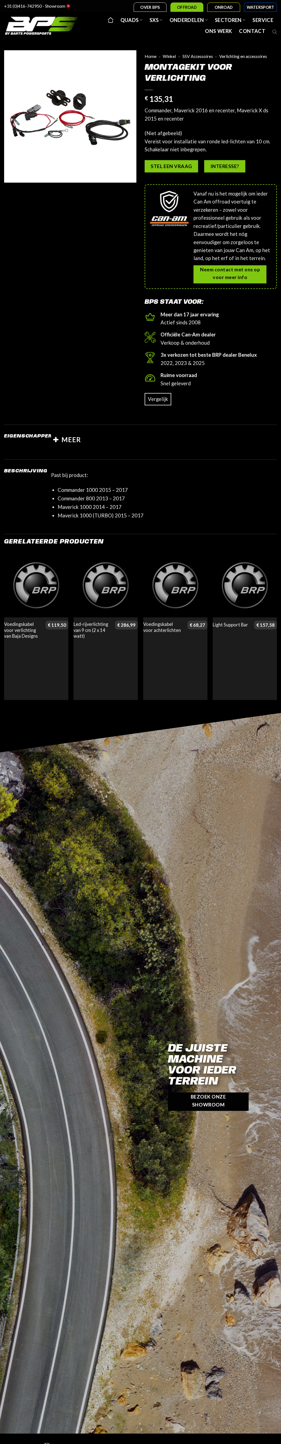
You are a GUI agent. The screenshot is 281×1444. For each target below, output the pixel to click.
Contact (252, 31)
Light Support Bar (230, 625)
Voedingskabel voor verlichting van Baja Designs (21, 630)
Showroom (55, 6)
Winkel (169, 56)
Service (262, 20)
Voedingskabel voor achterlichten (162, 627)
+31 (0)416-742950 (23, 6)
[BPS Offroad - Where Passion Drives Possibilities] (41, 25)
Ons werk (218, 31)
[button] (12, 175)
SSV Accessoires (197, 56)
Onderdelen (187, 20)
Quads (129, 20)
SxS (154, 20)
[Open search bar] (274, 31)
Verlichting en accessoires (243, 56)
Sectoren (228, 20)
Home (150, 56)
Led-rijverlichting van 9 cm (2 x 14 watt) (91, 630)
